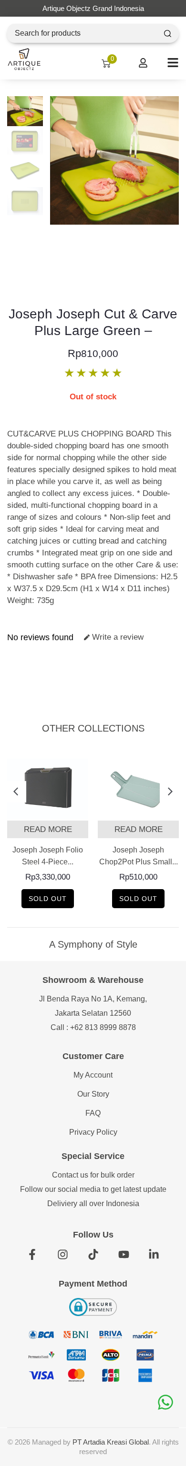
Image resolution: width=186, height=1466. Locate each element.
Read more (48, 829)
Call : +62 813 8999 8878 (93, 1027)
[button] (15, 791)
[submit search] (167, 33)
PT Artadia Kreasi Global (110, 1442)
